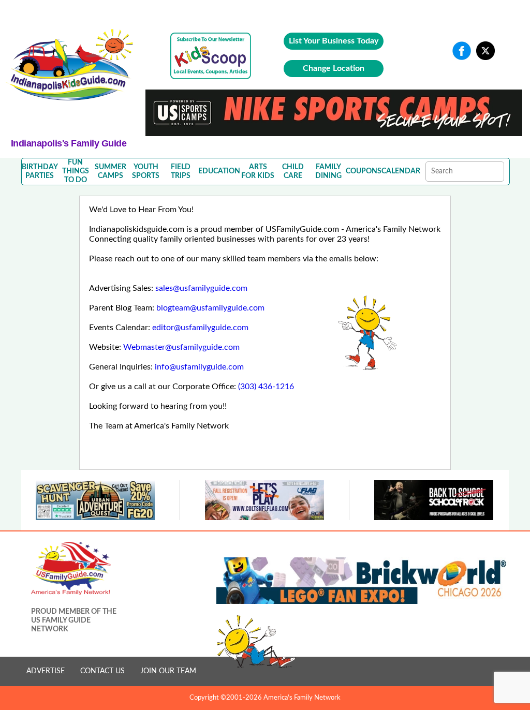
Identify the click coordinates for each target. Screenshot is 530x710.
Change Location (333, 68)
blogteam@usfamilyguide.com (210, 308)
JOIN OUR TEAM (168, 671)
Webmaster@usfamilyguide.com (181, 347)
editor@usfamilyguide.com (200, 327)
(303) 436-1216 (266, 386)
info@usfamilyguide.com (199, 367)
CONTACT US (102, 671)
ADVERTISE (45, 671)
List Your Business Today (333, 41)
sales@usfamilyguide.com (201, 288)
